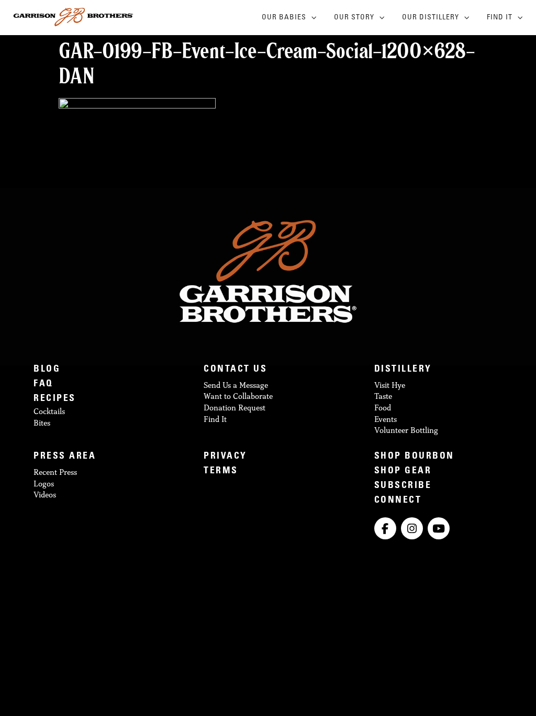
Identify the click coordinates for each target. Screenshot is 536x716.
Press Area (65, 456)
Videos (45, 495)
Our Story (354, 17)
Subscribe (403, 486)
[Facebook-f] (385, 528)
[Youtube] (439, 528)
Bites (42, 423)
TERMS (221, 471)
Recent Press (55, 472)
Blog (47, 369)
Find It (499, 17)
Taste (383, 396)
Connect (398, 500)
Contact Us (235, 369)
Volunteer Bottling (406, 430)
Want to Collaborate (238, 396)
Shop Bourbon (414, 456)
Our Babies (284, 17)
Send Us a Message (236, 385)
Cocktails (49, 411)
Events (385, 419)
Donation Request (234, 408)
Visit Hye (389, 385)
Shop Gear (403, 471)
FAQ (43, 384)
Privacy (225, 456)
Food (382, 408)
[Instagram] (412, 528)
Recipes (55, 399)
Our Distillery (430, 17)
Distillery (403, 369)
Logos (44, 484)
